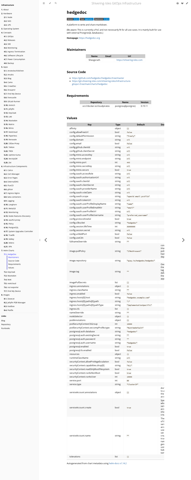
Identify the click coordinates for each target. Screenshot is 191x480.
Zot (7, 162)
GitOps (9, 36)
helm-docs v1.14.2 (118, 463)
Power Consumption (14, 59)
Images (5, 295)
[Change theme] (50, 3)
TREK (8, 151)
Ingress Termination (14, 51)
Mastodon (10, 120)
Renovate (10, 139)
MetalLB (10, 208)
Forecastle (10, 97)
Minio (9, 128)
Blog (7, 78)
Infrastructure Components (14, 166)
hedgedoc (77, 12)
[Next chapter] (183, 240)
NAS (7, 21)
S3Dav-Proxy (11, 143)
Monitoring (10, 48)
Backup (9, 63)
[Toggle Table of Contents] (44, 3)
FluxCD (9, 185)
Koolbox (9, 306)
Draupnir (9, 90)
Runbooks (5, 328)
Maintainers (13, 257)
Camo (8, 82)
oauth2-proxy (12, 220)
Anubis (9, 74)
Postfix (8, 310)
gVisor (8, 189)
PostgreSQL (11, 227)
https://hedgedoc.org (89, 38)
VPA (8, 246)
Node (8, 17)
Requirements (14, 264)
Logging (9, 201)
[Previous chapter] (46, 240)
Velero (9, 243)
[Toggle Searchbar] (56, 3)
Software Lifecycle (13, 55)
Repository (6, 324)
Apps (4, 67)
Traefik (9, 235)
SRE (7, 44)
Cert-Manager (12, 174)
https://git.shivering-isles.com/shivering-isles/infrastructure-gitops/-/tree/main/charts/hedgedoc (101, 82)
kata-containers (12, 197)
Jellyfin (9, 109)
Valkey (9, 239)
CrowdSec (10, 86)
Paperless (10, 136)
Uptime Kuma (12, 155)
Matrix (9, 124)
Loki (8, 116)
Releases (9, 40)
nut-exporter (11, 287)
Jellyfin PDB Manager (15, 302)
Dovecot (9, 298)
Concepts (6, 32)
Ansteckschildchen (14, 70)
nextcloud (10, 283)
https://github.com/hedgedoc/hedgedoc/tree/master (98, 78)
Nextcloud (10, 132)
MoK (7, 279)
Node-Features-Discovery (17, 216)
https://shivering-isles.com (130, 60)
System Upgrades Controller (18, 231)
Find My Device (12, 93)
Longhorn (10, 204)
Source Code (13, 261)
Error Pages (11, 178)
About (5, 9)
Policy (9, 223)
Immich (9, 105)
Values (11, 267)
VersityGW (10, 158)
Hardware (6, 13)
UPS (7, 25)
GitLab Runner (12, 101)
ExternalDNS (11, 181)
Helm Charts (7, 250)
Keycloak (10, 113)
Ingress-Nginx (12, 193)
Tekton (9, 147)
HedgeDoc (10, 254)
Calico (8, 170)
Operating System (10, 28)
